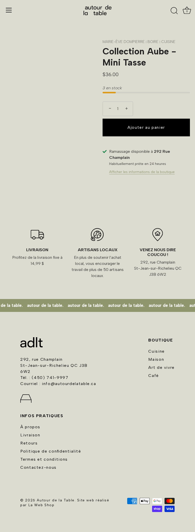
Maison (156, 359)
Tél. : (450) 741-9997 (44, 377)
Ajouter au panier (146, 127)
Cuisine (156, 351)
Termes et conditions (44, 459)
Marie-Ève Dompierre (124, 41)
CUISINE (168, 41)
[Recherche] (174, 10)
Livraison (30, 435)
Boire (153, 41)
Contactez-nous (38, 467)
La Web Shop (41, 505)
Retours (29, 443)
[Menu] (8, 10)
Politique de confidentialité (50, 451)
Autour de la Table (56, 500)
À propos (30, 426)
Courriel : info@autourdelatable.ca (58, 383)
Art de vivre (161, 367)
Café (153, 375)
